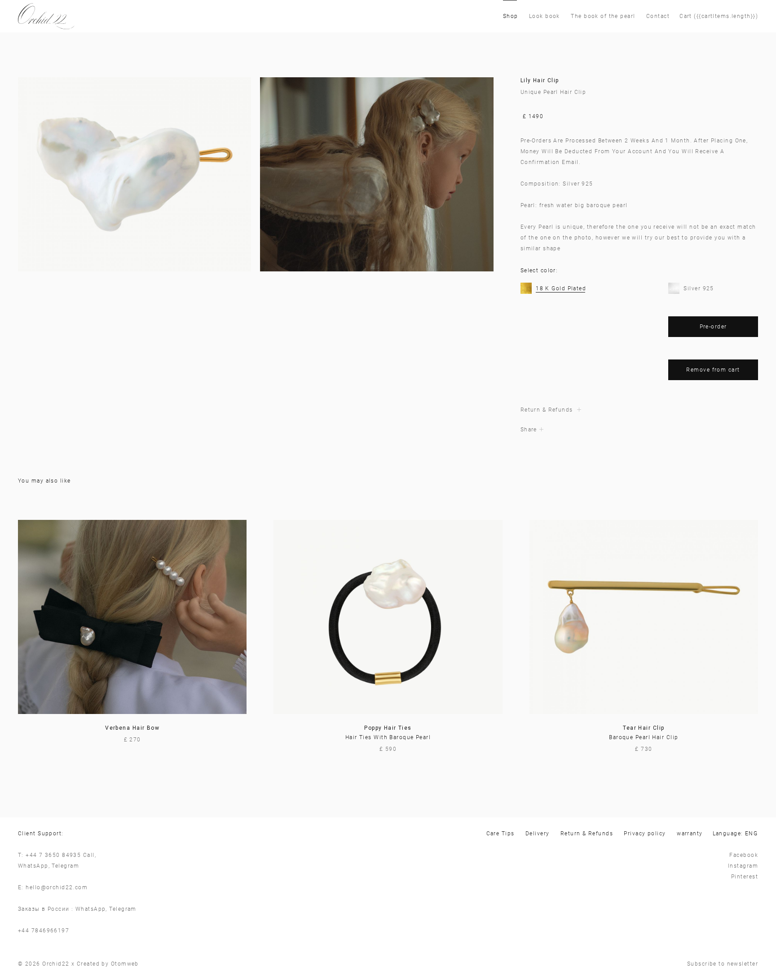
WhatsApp (33, 866)
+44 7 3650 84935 (53, 855)
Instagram (743, 866)
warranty (690, 833)
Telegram (65, 866)
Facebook (743, 855)
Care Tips (500, 833)
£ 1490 (533, 116)
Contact (658, 16)
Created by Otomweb (108, 964)
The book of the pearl (603, 16)
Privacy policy (645, 833)
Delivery (537, 833)
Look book (544, 16)
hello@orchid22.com (57, 887)
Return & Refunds (586, 833)
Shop (510, 16)
